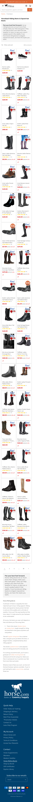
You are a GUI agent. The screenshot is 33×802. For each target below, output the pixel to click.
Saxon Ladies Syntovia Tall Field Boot (8, 154)
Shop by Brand (9, 764)
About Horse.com (10, 735)
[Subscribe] (25, 780)
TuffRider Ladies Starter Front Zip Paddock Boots (22, 353)
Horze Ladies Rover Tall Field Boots (22, 467)
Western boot (22, 626)
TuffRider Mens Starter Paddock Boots (8, 467)
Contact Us (7, 722)
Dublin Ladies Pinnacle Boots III (23, 382)
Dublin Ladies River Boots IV (22, 124)
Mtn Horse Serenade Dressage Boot (8, 353)
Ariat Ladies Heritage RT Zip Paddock (8, 212)
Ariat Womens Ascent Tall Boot (23, 184)
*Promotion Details (10, 720)
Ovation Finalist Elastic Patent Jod (23, 410)
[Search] (29, 9)
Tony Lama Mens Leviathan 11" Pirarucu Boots (8, 440)
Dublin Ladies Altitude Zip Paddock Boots (8, 298)
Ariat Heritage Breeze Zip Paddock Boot (23, 326)
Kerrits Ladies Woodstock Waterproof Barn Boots (7, 68)
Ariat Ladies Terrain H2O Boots (7, 184)
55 (23, 568)
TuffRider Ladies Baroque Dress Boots (23, 525)
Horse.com (13, 793)
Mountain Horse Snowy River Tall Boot (8, 525)
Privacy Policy (8, 738)
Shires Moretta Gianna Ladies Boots (8, 94)
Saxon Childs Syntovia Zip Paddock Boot (8, 241)
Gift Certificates (9, 766)
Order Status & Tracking (12, 709)
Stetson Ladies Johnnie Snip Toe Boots (22, 497)
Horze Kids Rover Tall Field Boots (8, 326)
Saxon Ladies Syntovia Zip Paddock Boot (23, 298)
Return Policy (8, 714)
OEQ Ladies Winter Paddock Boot (7, 382)
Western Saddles (9, 758)
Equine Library (9, 769)
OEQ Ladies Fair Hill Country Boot (7, 555)
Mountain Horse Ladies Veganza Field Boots (23, 440)
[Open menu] (3, 6)
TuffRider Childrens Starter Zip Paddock (8, 497)
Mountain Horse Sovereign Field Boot (8, 269)
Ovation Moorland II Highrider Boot (23, 212)
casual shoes (19, 669)
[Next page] (28, 569)
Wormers (7, 755)
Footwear (10, 14)
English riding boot (13, 636)
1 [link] (4, 568)
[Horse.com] (9, 5)
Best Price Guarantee (11, 717)
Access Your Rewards (11, 743)
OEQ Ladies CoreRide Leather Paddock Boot (23, 555)
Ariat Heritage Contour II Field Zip (23, 241)
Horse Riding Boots (10, 761)
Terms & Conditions (10, 740)
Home (3, 14)
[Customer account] (26, 6)
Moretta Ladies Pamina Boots (23, 154)
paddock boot (14, 646)
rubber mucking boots (17, 655)
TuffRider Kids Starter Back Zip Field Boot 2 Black (8, 410)
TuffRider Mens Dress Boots (23, 269)
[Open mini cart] (30, 6)
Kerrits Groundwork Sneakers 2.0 (23, 67)
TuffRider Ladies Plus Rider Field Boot (23, 94)
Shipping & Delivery (10, 711)
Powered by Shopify (20, 793)
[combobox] (16, 9)
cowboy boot (10, 628)
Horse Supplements (11, 753)
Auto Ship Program (10, 725)
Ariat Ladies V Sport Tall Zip (7, 124)
